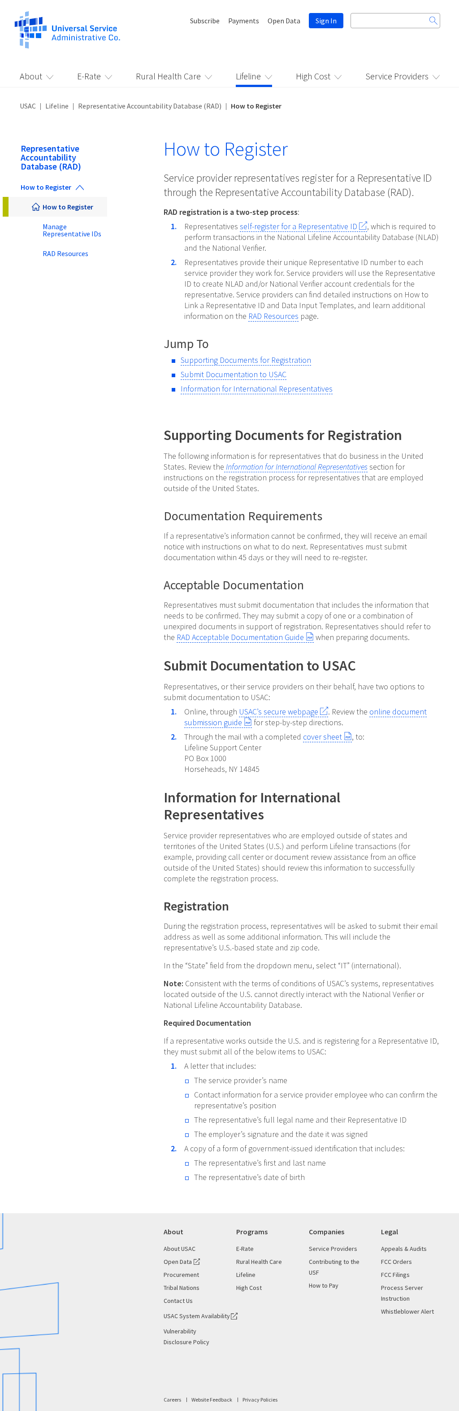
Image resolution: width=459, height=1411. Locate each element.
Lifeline (248, 76)
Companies (326, 1231)
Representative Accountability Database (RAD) (149, 105)
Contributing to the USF (334, 1267)
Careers (172, 1399)
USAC (28, 105)
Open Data (284, 20)
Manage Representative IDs (72, 230)
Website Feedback (211, 1399)
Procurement (181, 1275)
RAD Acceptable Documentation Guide (240, 637)
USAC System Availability (197, 1316)
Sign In (326, 20)
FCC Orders (396, 1262)
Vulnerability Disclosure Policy (186, 1336)
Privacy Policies (259, 1399)
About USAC (179, 1249)
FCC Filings (395, 1275)
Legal (389, 1231)
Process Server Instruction (402, 1293)
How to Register (46, 187)
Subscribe (205, 20)
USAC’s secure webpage (278, 711)
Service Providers (397, 76)
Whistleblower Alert (407, 1311)
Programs (252, 1231)
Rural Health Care (168, 76)
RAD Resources (65, 253)
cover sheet (322, 737)
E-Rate (89, 76)
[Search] (433, 20)
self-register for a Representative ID (298, 226)
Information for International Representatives (257, 388)
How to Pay (323, 1285)
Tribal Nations (181, 1288)
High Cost (313, 76)
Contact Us (178, 1301)
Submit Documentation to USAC (233, 374)
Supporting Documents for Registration (246, 360)
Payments (243, 20)
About (31, 76)
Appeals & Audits (404, 1249)
